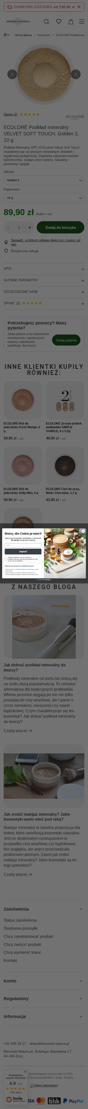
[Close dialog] (83, 531)
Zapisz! (23, 551)
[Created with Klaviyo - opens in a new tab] (44, 579)
